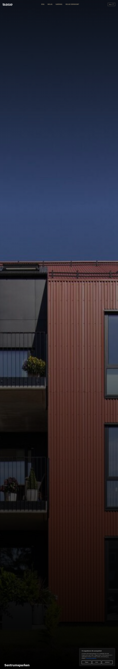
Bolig (50, 4)
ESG (42, 4)
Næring (59, 4)
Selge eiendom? (72, 4)
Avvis (96, 662)
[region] (97, 657)
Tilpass (86, 662)
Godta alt (107, 662)
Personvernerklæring (91, 658)
